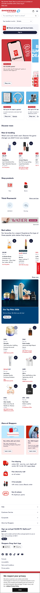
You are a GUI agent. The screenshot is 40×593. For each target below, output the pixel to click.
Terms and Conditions (7, 565)
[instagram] (6, 554)
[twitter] (18, 554)
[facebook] (2, 554)
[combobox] (20, 16)
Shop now (4, 5)
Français (3, 559)
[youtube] (22, 554)
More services (34, 198)
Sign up (4, 538)
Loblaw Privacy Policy (12, 586)
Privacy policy (5, 568)
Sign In (20, 32)
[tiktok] (14, 554)
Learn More (31, 466)
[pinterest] (10, 554)
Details (15, 116)
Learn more (8, 451)
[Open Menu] (37, 11)
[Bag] (33, 11)
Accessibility (5, 562)
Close (20, 590)
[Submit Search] (35, 15)
